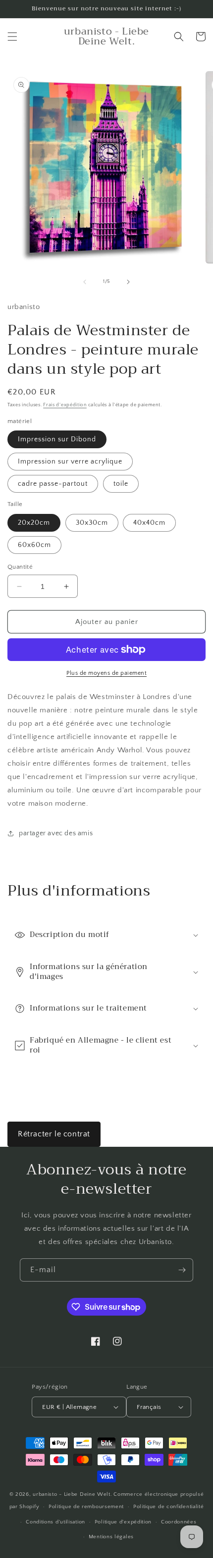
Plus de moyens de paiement (106, 673)
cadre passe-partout (53, 484)
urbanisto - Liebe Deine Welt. (72, 1494)
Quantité (20, 566)
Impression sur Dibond (57, 439)
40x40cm (149, 523)
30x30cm (92, 523)
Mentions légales (111, 1537)
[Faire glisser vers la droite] (128, 282)
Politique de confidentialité (168, 1507)
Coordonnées (179, 1522)
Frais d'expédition (65, 405)
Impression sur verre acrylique (70, 462)
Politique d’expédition (123, 1522)
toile (120, 484)
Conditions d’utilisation (55, 1522)
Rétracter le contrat (54, 1134)
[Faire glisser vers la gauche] (85, 282)
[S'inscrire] (182, 1270)
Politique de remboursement (86, 1507)
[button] (12, 36)
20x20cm (34, 523)
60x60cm (34, 545)
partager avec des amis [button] (56, 833)
